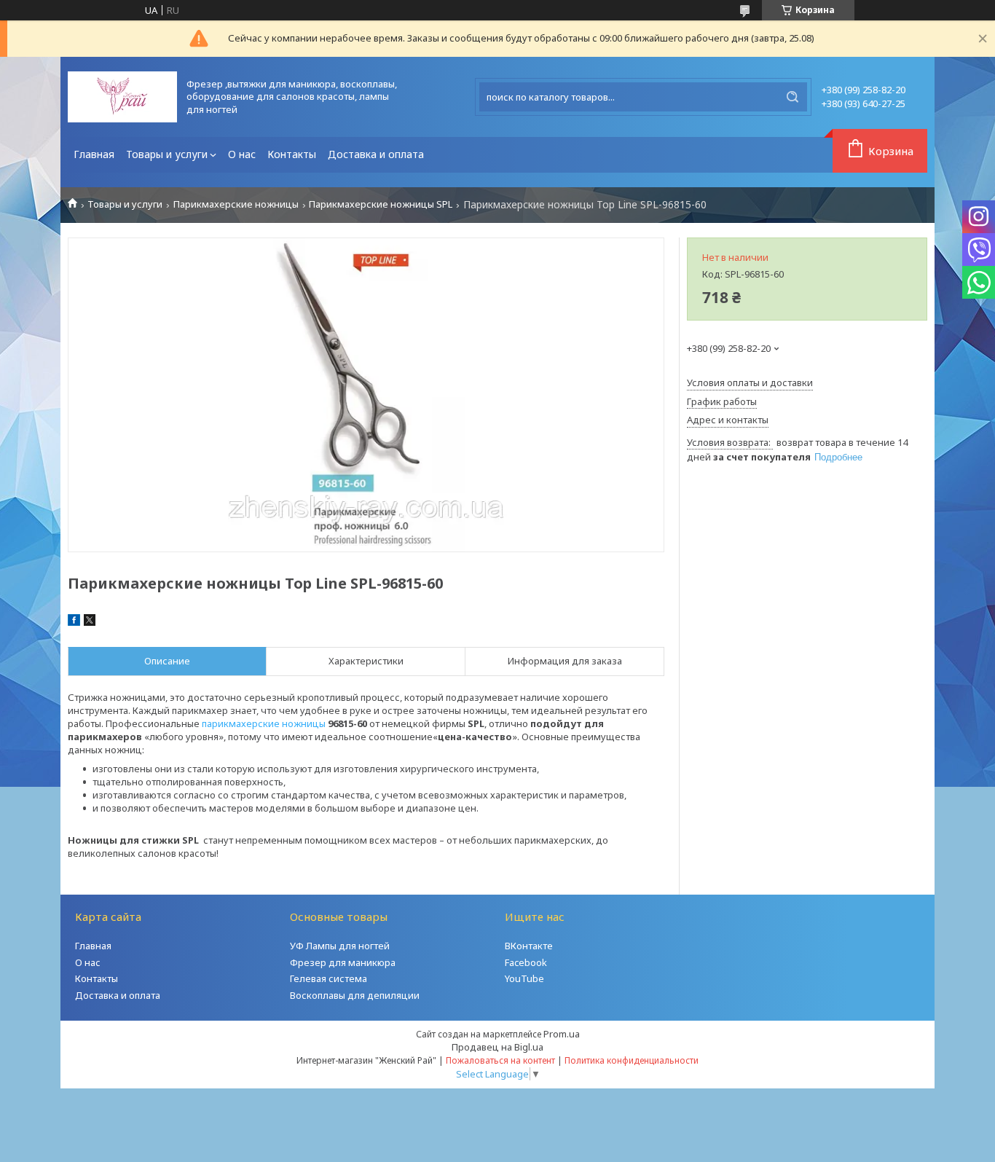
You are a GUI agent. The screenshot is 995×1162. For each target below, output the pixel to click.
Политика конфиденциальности (632, 1060)
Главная (94, 154)
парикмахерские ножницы (264, 723)
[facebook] (74, 622)
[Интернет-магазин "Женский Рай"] (122, 96)
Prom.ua (561, 1033)
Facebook (526, 962)
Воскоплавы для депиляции (355, 995)
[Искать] (792, 96)
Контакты (291, 154)
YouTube (524, 978)
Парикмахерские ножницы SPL (380, 204)
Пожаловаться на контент (500, 1060)
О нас (242, 154)
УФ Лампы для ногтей (340, 945)
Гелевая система (328, 978)
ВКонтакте (529, 945)
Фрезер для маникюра (343, 962)
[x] (89, 622)
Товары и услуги (167, 154)
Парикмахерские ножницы (236, 204)
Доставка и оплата (376, 154)
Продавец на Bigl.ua (497, 1046)
